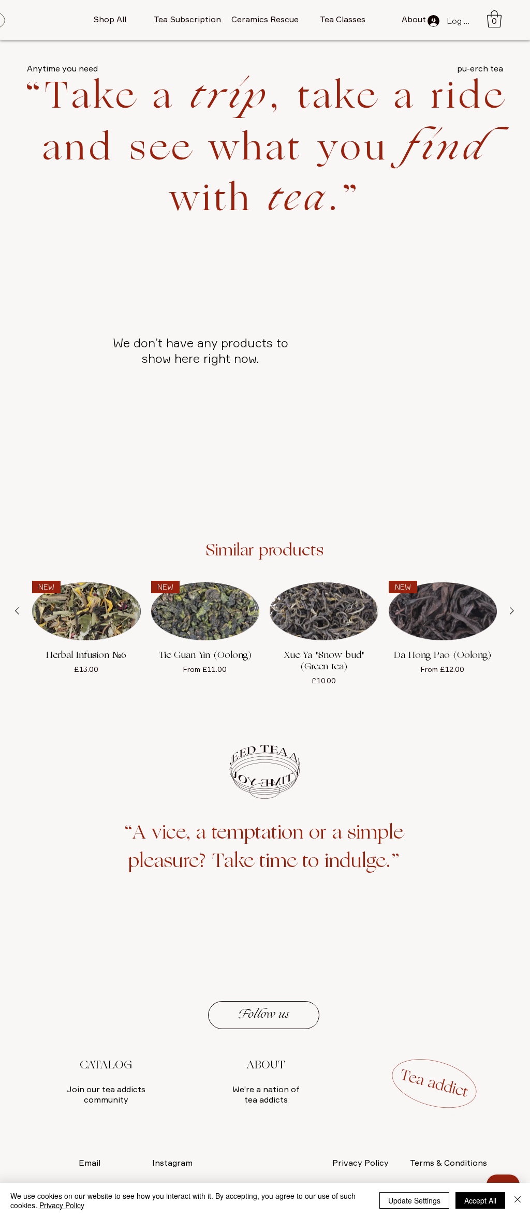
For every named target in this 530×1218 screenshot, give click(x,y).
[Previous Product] (17, 611)
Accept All (480, 1200)
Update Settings (414, 1200)
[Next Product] (512, 611)
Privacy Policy (61, 1205)
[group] (264, 647)
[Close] (517, 1200)
